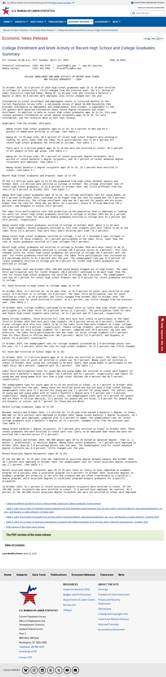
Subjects (21, 574)
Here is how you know (61, 2)
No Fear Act (69, 604)
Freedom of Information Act (114, 594)
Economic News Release (42, 30)
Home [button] (7, 21)
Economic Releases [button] (79, 21)
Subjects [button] (20, 21)
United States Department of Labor (149, 2)
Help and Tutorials (108, 624)
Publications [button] (56, 21)
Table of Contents (15, 545)
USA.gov (67, 610)
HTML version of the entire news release (25, 526)
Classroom (106, 574)
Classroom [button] (101, 21)
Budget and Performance (77, 594)
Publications (59, 574)
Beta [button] (115, 21)
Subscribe (159, 7)
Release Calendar (146, 7)
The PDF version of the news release (28, 534)
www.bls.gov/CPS (28, 651)
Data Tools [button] (37, 21)
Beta (121, 574)
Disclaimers (104, 608)
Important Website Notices (113, 619)
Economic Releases (83, 574)
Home (7, 574)
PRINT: (153, 38)
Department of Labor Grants (79, 599)
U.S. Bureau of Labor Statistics (33, 11)
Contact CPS (25, 657)
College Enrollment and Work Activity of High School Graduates (87, 30)
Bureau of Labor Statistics (16, 30)
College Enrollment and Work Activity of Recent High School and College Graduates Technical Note (53, 503)
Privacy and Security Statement (109, 601)
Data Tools (39, 574)
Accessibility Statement (111, 629)
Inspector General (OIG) (76, 589)
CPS (145, 38)
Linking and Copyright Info (113, 613)
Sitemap (103, 589)
